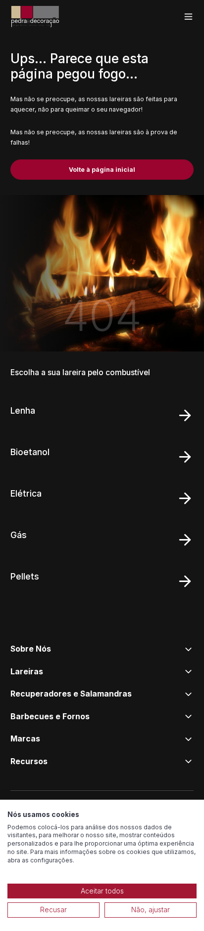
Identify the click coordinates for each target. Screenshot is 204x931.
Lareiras (26, 671)
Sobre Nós (30, 649)
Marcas (25, 738)
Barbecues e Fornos (50, 716)
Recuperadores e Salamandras (71, 693)
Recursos (29, 761)
